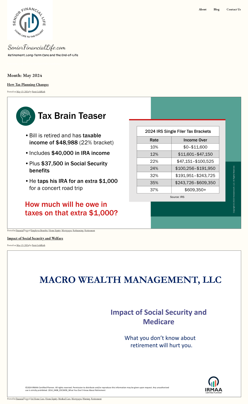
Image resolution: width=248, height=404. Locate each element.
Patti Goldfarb (38, 91)
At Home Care (37, 398)
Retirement (90, 230)
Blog (216, 9)
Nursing (86, 398)
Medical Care (64, 398)
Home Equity (55, 230)
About (203, 9)
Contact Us (234, 9)
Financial (20, 230)
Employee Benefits (39, 230)
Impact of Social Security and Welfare (35, 238)
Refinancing (78, 230)
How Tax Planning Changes (28, 84)
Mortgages (67, 230)
